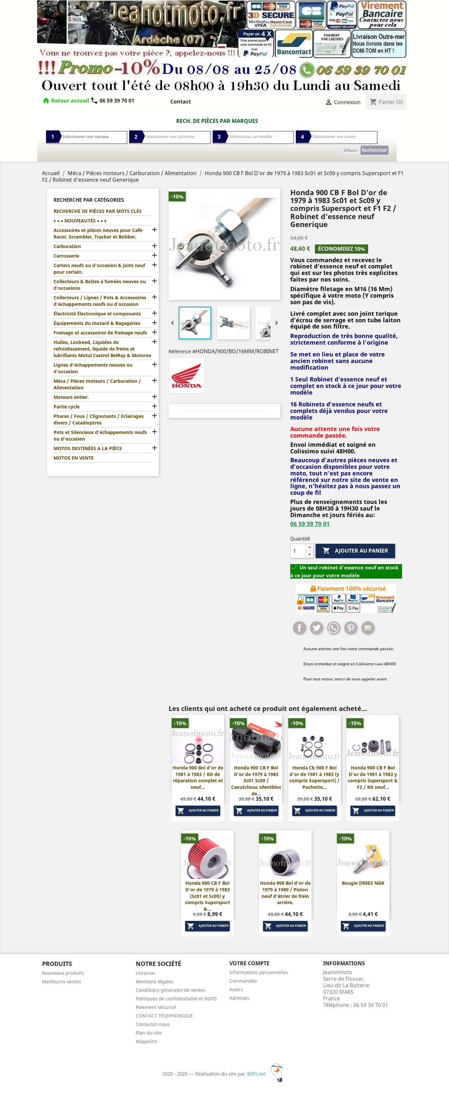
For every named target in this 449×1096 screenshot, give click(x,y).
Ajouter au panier (355, 551)
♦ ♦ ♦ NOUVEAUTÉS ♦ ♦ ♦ (80, 220)
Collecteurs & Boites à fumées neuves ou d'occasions (100, 284)
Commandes (243, 981)
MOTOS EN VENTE (74, 458)
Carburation (67, 246)
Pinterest (350, 627)
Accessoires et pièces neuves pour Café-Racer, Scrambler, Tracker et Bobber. (99, 233)
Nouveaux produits (63, 973)
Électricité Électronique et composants (97, 313)
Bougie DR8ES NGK (363, 883)
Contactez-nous (153, 1024)
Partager (299, 627)
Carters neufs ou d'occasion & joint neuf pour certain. (99, 268)
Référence (180, 351)
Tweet (316, 627)
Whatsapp (333, 627)
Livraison (145, 973)
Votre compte (249, 963)
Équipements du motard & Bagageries (97, 323)
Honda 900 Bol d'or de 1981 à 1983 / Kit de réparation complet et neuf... (198, 777)
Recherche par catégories (89, 199)
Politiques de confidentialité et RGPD (176, 998)
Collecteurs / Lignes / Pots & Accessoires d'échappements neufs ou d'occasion (100, 300)
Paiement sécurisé (156, 1007)
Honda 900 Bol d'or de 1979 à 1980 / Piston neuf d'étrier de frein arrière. (285, 892)
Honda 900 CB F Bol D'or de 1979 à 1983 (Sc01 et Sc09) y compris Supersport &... (207, 896)
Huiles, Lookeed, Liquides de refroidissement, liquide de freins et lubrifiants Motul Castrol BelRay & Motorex (102, 348)
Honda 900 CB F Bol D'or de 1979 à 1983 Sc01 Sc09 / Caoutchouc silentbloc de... (256, 781)
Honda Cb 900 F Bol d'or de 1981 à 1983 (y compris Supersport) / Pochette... (314, 777)
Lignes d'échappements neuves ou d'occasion (93, 368)
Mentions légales (155, 981)
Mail (367, 627)
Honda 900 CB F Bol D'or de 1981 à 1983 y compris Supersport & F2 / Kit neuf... (373, 777)
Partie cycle (67, 406)
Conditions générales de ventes (170, 990)
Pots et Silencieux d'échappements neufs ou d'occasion (100, 435)
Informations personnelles (258, 972)
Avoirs (236, 989)
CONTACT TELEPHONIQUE (164, 1016)
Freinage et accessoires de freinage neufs (100, 333)
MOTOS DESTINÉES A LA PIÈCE (88, 448)
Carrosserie (66, 256)
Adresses (239, 998)
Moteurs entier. (71, 397)
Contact (180, 101)
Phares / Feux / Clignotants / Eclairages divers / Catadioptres (99, 419)
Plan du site (149, 1033)
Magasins (146, 1041)
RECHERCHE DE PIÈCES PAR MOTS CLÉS (98, 211)
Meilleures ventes (61, 981)
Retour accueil (70, 100)
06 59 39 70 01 (112, 100)
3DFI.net (257, 1073)
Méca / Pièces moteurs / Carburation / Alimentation (97, 384)
